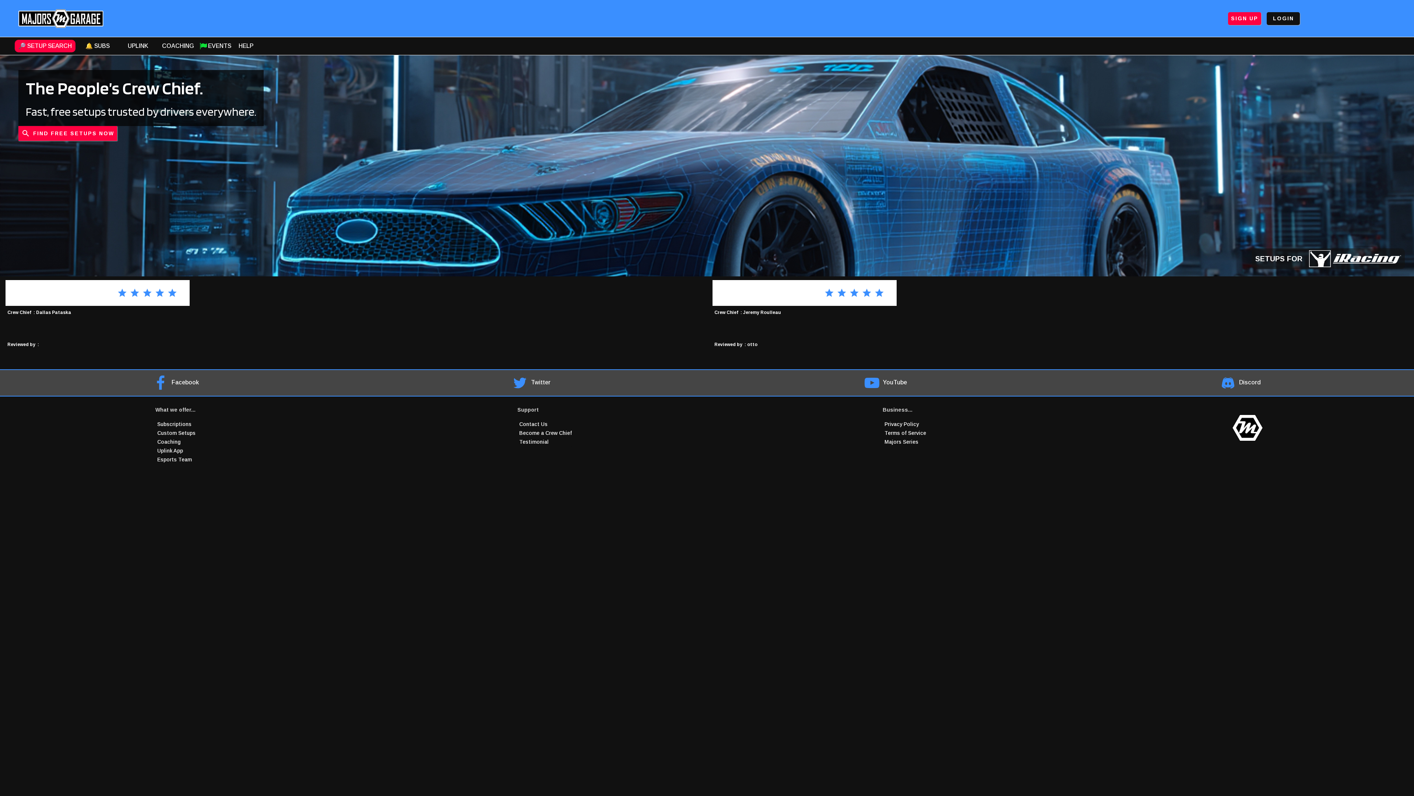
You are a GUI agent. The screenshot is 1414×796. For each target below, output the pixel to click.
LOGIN (1283, 18)
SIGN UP (1244, 18)
